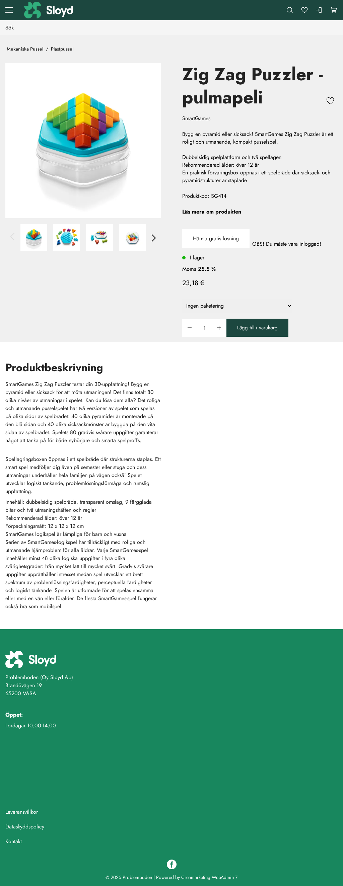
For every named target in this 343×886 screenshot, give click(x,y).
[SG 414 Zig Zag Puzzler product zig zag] (99, 237)
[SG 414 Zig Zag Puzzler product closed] (132, 237)
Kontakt (13, 841)
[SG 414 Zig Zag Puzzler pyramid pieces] (66, 237)
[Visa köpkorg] (334, 10)
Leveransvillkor (21, 812)
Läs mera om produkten (211, 212)
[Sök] (289, 10)
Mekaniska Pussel (25, 49)
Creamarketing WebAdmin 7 (209, 877)
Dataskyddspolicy (24, 826)
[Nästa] (153, 237)
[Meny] (9, 10)
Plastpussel (62, 49)
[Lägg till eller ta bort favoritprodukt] (330, 101)
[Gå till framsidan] (49, 10)
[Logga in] (319, 10)
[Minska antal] (189, 328)
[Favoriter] (304, 10)
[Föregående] (12, 237)
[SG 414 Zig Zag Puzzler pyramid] (83, 140)
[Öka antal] (219, 328)
